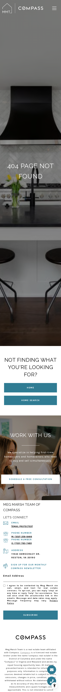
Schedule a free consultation (30, 479)
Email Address (13, 575)
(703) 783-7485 (23, 543)
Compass (25, 652)
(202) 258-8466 (23, 536)
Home (30, 387)
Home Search (30, 400)
